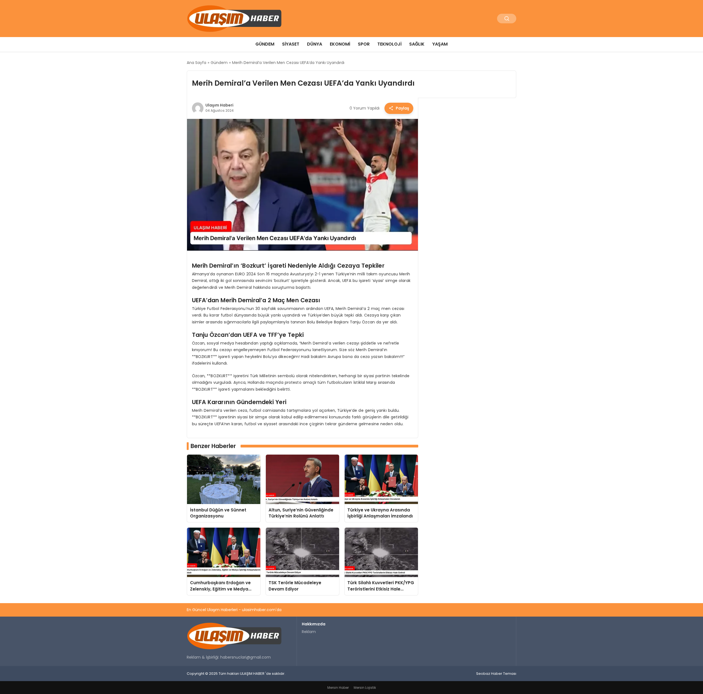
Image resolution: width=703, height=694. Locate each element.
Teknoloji (389, 44)
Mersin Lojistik (365, 687)
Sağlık (417, 44)
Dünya (314, 44)
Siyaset (290, 44)
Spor (364, 44)
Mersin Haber (338, 687)
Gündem (264, 44)
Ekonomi (340, 44)
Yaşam (440, 44)
